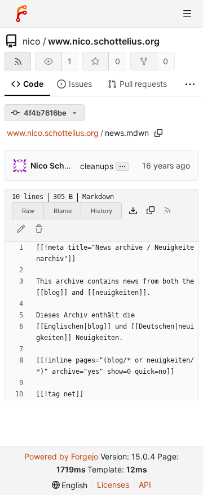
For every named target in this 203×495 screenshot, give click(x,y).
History (101, 211)
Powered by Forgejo (61, 456)
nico (32, 41)
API (145, 484)
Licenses (113, 484)
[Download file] (133, 211)
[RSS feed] (18, 61)
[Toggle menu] (187, 13)
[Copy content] (150, 211)
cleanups (96, 166)
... (122, 165)
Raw (28, 211)
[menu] (70, 485)
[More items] (190, 84)
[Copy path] (158, 133)
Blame (63, 211)
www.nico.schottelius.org (104, 41)
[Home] (21, 13)
